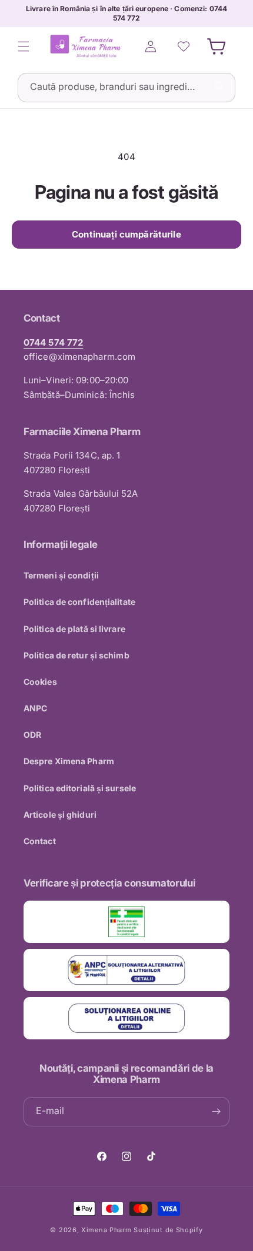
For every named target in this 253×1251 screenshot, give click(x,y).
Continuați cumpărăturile (126, 234)
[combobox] (126, 87)
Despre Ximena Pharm (69, 761)
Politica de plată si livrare (74, 629)
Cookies (40, 682)
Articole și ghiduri (60, 814)
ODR (32, 735)
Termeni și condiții (61, 575)
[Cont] (150, 46)
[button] (23, 46)
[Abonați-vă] (216, 1111)
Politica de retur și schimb (76, 655)
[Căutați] (219, 86)
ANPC (35, 708)
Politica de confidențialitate (79, 602)
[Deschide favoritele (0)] (183, 46)
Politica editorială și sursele (80, 788)
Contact (40, 841)
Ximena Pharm (106, 1230)
